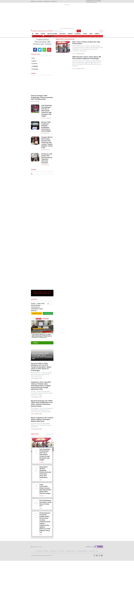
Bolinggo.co (40, 1)
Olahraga (78, 33)
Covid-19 (34, 63)
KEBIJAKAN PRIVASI (70, 466)
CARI (79, 30)
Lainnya (97, 33)
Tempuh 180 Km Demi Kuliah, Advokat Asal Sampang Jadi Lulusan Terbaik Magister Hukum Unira (47, 142)
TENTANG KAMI (39, 466)
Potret (85, 33)
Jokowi (33, 61)
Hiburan (70, 33)
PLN (33, 58)
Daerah (43, 33)
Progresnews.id (47, 1)
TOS (97, 466)
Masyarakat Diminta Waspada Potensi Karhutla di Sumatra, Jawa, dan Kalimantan (45, 387)
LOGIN (101, 30)
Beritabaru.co (33, 1)
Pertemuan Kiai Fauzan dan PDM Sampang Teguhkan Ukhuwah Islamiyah (46, 158)
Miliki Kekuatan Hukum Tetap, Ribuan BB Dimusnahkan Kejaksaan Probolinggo (86, 57)
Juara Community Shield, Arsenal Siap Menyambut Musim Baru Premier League (45, 404)
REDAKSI (46, 466)
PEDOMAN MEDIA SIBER (82, 466)
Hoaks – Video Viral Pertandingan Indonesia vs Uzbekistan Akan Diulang (37, 222)
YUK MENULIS (61, 466)
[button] (32, 192)
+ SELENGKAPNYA (49, 349)
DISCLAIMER (91, 466)
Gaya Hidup (62, 33)
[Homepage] (32, 33)
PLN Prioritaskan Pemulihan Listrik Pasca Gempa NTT (45, 418)
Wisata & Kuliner (52, 33)
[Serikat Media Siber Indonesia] (98, 461)
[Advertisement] (67, 17)
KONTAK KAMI (53, 466)
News (37, 33)
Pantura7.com (54, 1)
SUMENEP (34, 66)
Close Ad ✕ (67, 4)
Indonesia (34, 69)
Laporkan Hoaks (36, 228)
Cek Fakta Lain (48, 228)
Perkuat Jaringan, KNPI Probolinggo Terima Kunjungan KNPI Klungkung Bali (42, 97)
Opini (90, 33)
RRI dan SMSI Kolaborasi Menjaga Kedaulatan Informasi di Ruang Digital (46, 126)
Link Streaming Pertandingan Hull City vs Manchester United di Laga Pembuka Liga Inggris (46, 111)
